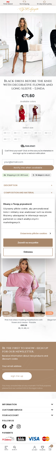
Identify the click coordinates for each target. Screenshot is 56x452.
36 (15, 133)
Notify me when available (28, 167)
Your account (10, 415)
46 (15, 139)
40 (35, 133)
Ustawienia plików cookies (33, 233)
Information (9, 404)
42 (46, 133)
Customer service (12, 409)
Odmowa (28, 252)
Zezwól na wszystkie (28, 242)
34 (5, 133)
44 (5, 139)
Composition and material (19, 192)
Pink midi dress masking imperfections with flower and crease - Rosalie (24, 321)
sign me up (17, 376)
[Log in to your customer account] (34, 447)
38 (25, 133)
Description (10, 185)
